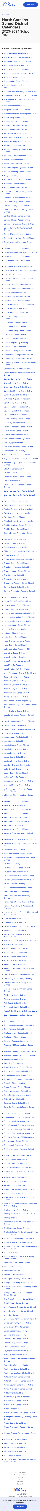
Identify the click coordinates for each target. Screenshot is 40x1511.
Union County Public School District (18, 1311)
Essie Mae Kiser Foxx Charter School (19, 491)
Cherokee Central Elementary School (19, 304)
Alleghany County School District (17, 65)
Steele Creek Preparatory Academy (18, 1145)
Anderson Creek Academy (14, 77)
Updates (20, 1477)
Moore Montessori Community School (19, 817)
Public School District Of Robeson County (21, 1011)
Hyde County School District (15, 645)
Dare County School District (15, 403)
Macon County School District (16, 757)
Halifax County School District (16, 597)
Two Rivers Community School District (19, 1299)
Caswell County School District (16, 248)
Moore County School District (16, 813)
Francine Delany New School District (18, 521)
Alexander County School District (17, 61)
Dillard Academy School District (17, 419)
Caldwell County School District (17, 202)
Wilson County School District (16, 1423)
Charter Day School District (15, 292)
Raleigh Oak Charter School (15, 1037)
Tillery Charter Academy (14, 1275)
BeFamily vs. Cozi (20, 1475)
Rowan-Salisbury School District (17, 1087)
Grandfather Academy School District (19, 567)
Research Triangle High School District (19, 1055)
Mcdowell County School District (17, 785)
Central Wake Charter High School (18, 266)
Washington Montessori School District (19, 1373)
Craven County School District (16, 383)
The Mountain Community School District (20, 1238)
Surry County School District (15, 1181)
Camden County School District (16, 206)
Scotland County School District (17, 1113)
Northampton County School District (19, 902)
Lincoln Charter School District (16, 745)
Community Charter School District (18, 358)
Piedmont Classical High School (17, 964)
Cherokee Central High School (16, 308)
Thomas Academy (11, 1252)
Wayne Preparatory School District (18, 1389)
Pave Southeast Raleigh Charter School (20, 940)
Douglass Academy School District (18, 427)
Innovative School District (14, 653)
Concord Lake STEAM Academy (17, 369)
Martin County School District (16, 773)
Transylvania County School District (18, 1282)
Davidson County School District (17, 411)
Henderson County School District (17, 621)
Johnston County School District (17, 685)
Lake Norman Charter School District (19, 721)
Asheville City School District (15, 125)
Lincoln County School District (16, 749)
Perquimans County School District (18, 952)
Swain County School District (16, 1185)
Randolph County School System (17, 1041)
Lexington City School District (16, 741)
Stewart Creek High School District (18, 1155)
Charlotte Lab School (12, 274)
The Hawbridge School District (16, 1228)
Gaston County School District (16, 539)
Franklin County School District (16, 529)
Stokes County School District (16, 1159)
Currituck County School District (17, 395)
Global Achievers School (14, 555)
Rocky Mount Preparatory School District (20, 1079)
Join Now (30, 4)
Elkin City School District (14, 469)
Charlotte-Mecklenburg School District (19, 288)
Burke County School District (15, 187)
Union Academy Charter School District (20, 1307)
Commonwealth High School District (18, 354)
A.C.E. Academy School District (16, 53)
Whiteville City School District (16, 1401)
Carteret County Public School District (19, 238)
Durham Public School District (16, 435)
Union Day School (11, 1315)
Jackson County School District (16, 677)
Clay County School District (15, 327)
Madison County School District (17, 761)
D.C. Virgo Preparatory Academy (17, 399)
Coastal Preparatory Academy (16, 342)
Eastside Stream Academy (14, 451)
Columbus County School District (17, 350)
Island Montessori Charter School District (20, 673)
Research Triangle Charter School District (20, 1051)
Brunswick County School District (17, 179)
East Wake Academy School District (18, 447)
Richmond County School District (17, 1059)
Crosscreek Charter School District (18, 387)
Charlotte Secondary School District (18, 284)
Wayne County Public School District (18, 1385)
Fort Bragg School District (14, 517)
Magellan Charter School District (17, 765)
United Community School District (17, 1323)
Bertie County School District (16, 145)
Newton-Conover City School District (19, 880)
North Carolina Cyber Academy (16, 892)
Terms (20, 1479)
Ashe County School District (15, 117)
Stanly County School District (16, 1141)
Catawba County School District (17, 256)
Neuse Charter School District (16, 872)
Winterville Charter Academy (15, 1439)
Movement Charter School (14, 849)
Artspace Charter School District (17, 110)
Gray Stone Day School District (16, 575)
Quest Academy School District (16, 1029)
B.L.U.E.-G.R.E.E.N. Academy (15, 133)
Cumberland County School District (18, 391)
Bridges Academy (11, 175)
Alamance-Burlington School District (18, 57)
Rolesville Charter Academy (15, 1083)
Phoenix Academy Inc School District (19, 960)
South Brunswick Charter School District (20, 1125)
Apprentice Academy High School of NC (20, 91)
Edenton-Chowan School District (17, 454)
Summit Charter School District (16, 1177)
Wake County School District (15, 1355)
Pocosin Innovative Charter (15, 999)
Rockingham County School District (18, 1075)
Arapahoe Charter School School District (20, 95)
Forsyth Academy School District (17, 513)
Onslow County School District (16, 918)
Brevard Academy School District (17, 172)
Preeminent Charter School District (18, 1007)
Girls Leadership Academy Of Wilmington (20, 551)
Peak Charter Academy (13, 944)
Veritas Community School (14, 1347)
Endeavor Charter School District (17, 477)
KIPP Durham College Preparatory (17, 701)
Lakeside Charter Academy (15, 725)
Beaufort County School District (17, 141)
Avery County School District (15, 129)
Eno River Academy (12, 481)
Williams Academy (11, 1409)
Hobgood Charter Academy (15, 633)
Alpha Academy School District (16, 69)
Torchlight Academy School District (18, 1279)
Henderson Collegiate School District (19, 617)
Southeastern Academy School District (19, 1129)
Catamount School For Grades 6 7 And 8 (20, 252)
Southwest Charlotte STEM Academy (19, 1137)
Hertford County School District (17, 625)
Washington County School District (18, 1369)
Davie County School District (15, 415)
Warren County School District (16, 1365)
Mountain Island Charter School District (20, 839)
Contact (20, 1484)
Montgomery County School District (18, 809)
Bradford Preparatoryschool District (18, 168)
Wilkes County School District (16, 1405)
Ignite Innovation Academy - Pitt (17, 649)
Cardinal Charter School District (17, 216)
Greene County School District (16, 579)
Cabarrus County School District (17, 198)
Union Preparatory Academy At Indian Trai (21, 1319)
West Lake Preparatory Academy (17, 1397)
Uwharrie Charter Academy (15, 1335)
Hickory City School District (15, 629)
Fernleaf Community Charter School (18, 509)
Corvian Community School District (18, 379)
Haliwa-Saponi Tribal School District (18, 601)
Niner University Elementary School (18, 888)
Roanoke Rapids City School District (18, 1071)
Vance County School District (16, 1343)
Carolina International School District (19, 224)
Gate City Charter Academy (15, 543)
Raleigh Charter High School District (18, 1033)
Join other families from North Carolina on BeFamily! (20, 1501)
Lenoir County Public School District (18, 737)
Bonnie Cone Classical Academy (17, 164)
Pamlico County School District (16, 930)
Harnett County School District (16, 605)
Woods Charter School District (16, 1443)
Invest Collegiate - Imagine (14, 657)
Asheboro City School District (16, 121)
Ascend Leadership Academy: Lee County (21, 114)
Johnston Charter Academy (15, 681)
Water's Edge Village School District (18, 1381)
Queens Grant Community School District (20, 1025)
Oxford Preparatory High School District (20, 926)
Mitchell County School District (16, 801)
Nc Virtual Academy (12, 864)
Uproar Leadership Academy (15, 1331)
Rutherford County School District (17, 1095)
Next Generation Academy (14, 884)
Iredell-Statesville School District (17, 669)
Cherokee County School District (17, 312)
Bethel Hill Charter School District (17, 156)
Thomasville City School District (17, 1263)
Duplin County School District (16, 431)
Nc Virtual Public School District (17, 868)
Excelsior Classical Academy (15, 501)
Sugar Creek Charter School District (18, 1167)
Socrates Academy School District (18, 1121)
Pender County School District (16, 948)
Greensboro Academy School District (19, 583)
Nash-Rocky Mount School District (18, 854)
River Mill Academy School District (18, 1067)
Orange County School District (16, 922)
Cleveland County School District (17, 331)
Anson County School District (16, 81)
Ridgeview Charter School (14, 1063)
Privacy (20, 1482)
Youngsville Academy (12, 1455)
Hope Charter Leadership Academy (18, 641)
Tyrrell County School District (16, 1303)
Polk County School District (15, 1003)
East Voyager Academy (13, 443)
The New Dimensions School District (18, 1242)
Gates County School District (15, 547)
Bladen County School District (16, 160)
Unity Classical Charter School (16, 1327)
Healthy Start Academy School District (19, 613)
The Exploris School (12, 1218)
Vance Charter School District (16, 1339)
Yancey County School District (16, 1451)
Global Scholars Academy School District (20, 559)
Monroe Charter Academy (14, 805)
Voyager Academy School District (17, 1351)
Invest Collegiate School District (17, 661)
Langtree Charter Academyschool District (21, 729)
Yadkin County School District (16, 1447)
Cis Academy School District (15, 323)
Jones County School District (16, 689)
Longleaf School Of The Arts (15, 753)
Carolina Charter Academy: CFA (17, 220)
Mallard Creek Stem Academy (16, 769)
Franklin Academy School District (17, 525)
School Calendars (20, 1473)
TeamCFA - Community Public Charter (19, 1189)
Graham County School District (16, 563)
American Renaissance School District (19, 73)
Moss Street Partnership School (16, 825)
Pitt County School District (14, 995)
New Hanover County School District (19, 876)
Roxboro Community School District (18, 1091)
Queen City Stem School (14, 1021)
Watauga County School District (17, 1377)
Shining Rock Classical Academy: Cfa (19, 1117)
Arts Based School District (14, 106)
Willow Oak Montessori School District (19, 1413)
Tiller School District (12, 1270)
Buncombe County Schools (15, 183)
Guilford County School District (16, 587)
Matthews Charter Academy (15, 777)
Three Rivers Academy (13, 1266)
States (5, 14)
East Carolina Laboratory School (17, 439)
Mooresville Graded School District (18, 821)
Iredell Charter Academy (14, 665)
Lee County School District (15, 733)
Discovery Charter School (14, 423)
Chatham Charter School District (17, 296)
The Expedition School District (16, 1210)
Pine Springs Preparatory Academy (18, 978)
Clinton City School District (15, 335)
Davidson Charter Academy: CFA (17, 407)
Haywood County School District (17, 609)
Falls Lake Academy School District (18, 505)
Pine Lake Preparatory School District (19, 974)
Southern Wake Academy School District (20, 1133)
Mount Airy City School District (16, 829)
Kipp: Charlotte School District (16, 711)
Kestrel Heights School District (16, 697)
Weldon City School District (15, 1393)
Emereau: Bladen (10, 473)
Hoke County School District (15, 637)
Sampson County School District (17, 1103)
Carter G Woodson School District (17, 234)
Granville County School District (17, 571)
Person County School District (16, 956)
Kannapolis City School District (16, 693)
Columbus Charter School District (17, 346)
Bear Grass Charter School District (18, 137)
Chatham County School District (17, 300)
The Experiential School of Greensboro (19, 1214)
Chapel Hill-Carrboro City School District (20, 270)
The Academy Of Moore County (17, 1193)
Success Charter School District (17, 1163)
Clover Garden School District (16, 338)
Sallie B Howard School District (16, 1099)
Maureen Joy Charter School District (18, 781)
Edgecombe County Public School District (21, 458)
